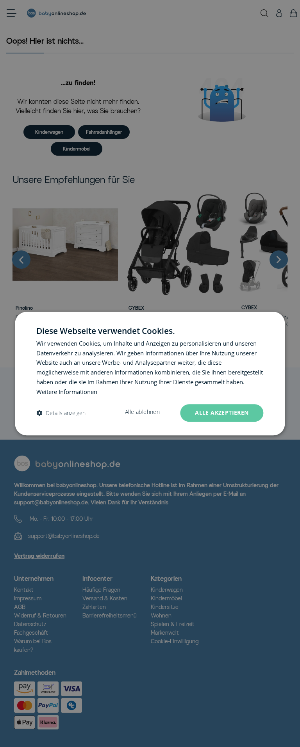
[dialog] (150, 374)
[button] (61, 412)
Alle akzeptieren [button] (221, 413)
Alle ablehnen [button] (142, 412)
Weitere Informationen (66, 392)
